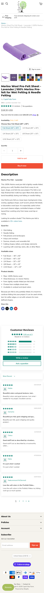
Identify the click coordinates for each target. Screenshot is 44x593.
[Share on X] (7, 308)
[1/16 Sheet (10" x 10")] (11, 142)
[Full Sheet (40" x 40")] (11, 130)
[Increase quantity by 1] (21, 151)
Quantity (4, 146)
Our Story (17, 584)
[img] (8, 385)
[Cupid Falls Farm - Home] (22, 6)
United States (21, 556)
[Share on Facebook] (3, 308)
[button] (5, 77)
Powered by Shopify (22, 589)
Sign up (35, 545)
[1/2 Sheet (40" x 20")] (31, 130)
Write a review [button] (22, 358)
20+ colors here (16, 221)
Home (3, 23)
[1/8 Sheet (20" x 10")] (30, 136)
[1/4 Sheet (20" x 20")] (11, 136)
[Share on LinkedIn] (11, 308)
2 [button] (19, 501)
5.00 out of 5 (27, 334)
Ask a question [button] (22, 363)
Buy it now (22, 166)
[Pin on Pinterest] (15, 308)
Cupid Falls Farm (9, 99)
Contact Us (26, 584)
